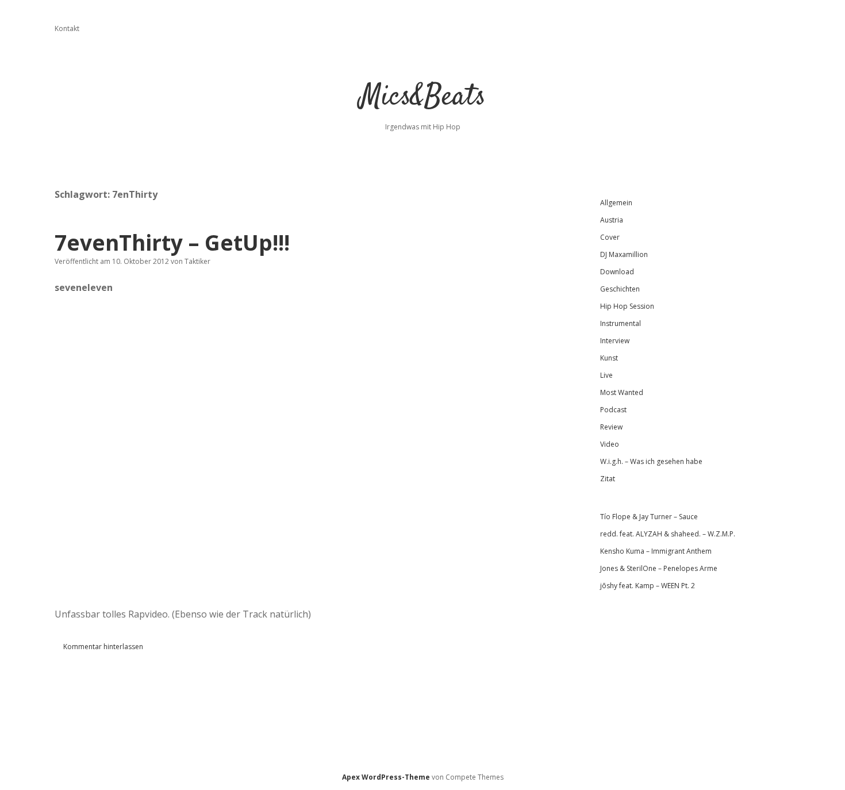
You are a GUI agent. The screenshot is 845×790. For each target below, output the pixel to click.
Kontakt (67, 28)
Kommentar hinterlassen (103, 646)
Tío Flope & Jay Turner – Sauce (649, 516)
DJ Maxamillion (624, 254)
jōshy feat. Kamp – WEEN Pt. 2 (647, 585)
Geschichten (620, 289)
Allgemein (616, 203)
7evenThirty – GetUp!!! (172, 242)
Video (609, 444)
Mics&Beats (423, 97)
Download (617, 272)
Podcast (613, 410)
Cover (610, 237)
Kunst (609, 358)
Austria (611, 220)
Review (611, 427)
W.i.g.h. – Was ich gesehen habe (651, 461)
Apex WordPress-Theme (386, 777)
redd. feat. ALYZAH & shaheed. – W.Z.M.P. (667, 534)
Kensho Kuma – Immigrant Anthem (656, 551)
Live (606, 375)
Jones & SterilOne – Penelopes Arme (658, 568)
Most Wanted (621, 392)
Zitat (607, 479)
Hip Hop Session (627, 306)
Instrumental (620, 323)
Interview (614, 341)
